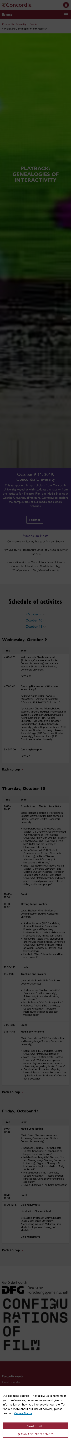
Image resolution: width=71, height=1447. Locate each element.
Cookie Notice (23, 1413)
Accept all (35, 1425)
